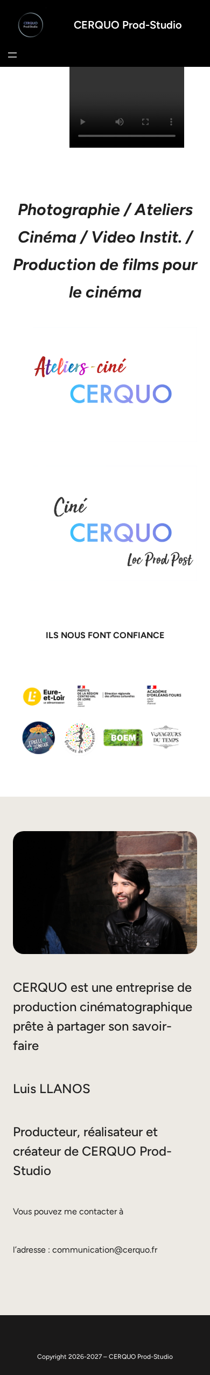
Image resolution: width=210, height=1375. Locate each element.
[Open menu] (12, 55)
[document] (126, 109)
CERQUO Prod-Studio (128, 24)
